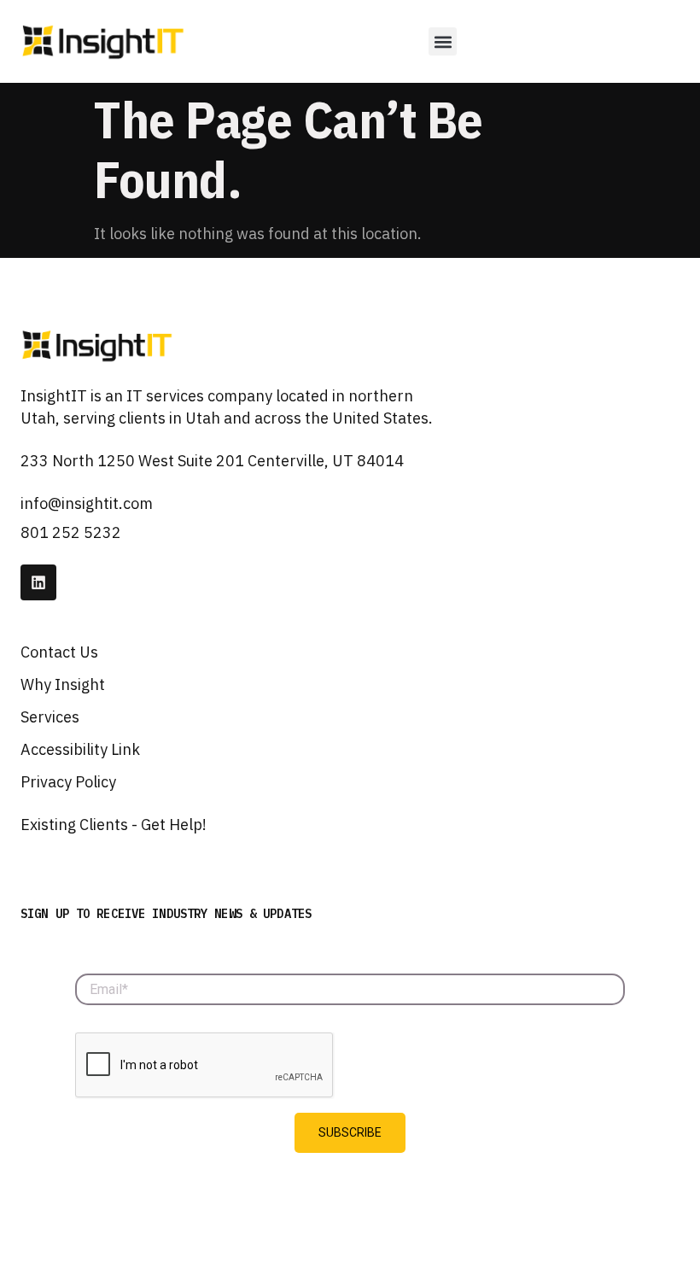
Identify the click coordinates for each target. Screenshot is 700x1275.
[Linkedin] (38, 582)
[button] (443, 41)
